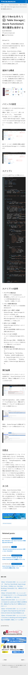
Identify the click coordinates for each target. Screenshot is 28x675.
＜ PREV (5, 660)
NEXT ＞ (23, 660)
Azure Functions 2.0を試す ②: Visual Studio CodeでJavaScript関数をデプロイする (13, 558)
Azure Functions (8, 35)
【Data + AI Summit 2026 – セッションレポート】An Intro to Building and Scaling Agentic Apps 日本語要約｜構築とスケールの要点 (14, 617)
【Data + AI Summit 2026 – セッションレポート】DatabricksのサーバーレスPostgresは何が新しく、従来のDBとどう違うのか (14, 595)
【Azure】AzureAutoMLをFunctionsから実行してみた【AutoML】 (14, 550)
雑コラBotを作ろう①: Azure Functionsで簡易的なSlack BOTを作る (14, 541)
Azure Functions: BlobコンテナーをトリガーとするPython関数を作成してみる (13, 567)
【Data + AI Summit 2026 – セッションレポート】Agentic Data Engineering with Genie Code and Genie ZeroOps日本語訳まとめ (13, 611)
